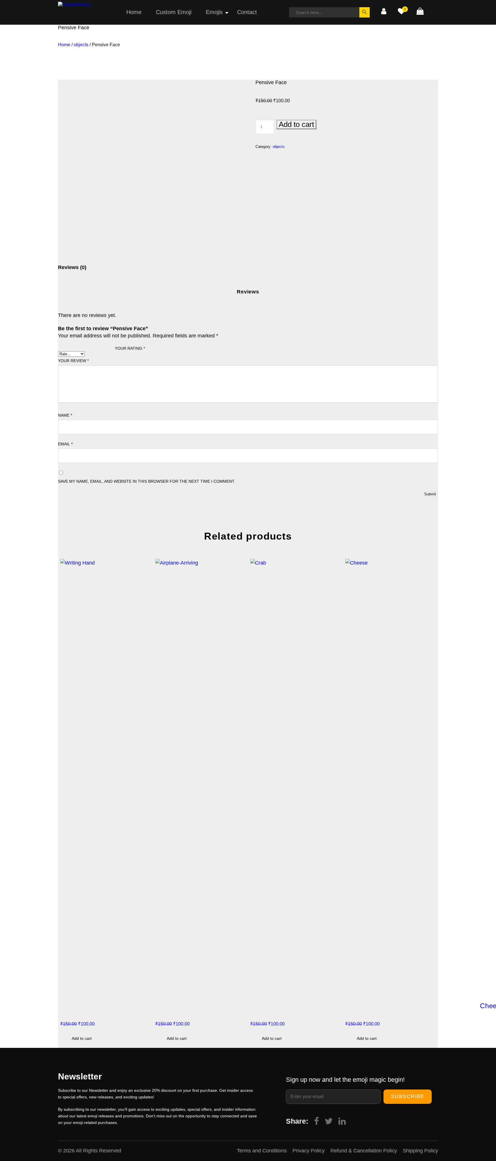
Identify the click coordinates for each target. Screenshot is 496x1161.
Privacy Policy (308, 1151)
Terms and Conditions (262, 1151)
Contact (247, 12)
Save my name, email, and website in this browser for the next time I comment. (146, 481)
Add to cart (296, 124)
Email (65, 444)
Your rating (130, 348)
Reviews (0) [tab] (72, 267)
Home (134, 12)
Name (65, 415)
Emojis (214, 12)
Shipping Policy (420, 1151)
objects (81, 44)
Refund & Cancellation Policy (363, 1151)
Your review (73, 360)
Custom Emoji (173, 12)
